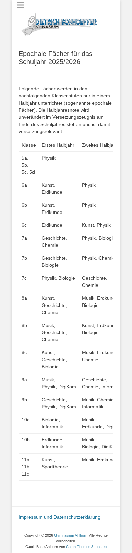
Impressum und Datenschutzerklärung (60, 517)
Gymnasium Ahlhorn (70, 535)
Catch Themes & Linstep (86, 547)
